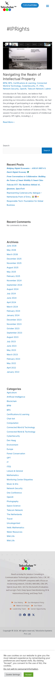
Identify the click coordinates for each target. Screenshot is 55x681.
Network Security (11, 89)
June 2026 (11, 246)
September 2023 (14, 333)
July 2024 (11, 293)
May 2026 (11, 250)
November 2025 (14, 263)
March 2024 (12, 307)
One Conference (14, 493)
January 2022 (13, 372)
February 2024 (13, 311)
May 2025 (11, 272)
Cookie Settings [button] (13, 674)
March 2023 (12, 354)
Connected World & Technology (21, 432)
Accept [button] (28, 674)
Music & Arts (12, 484)
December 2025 (14, 259)
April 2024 (11, 302)
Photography (12, 501)
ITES (41, 86)
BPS (10, 83)
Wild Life (11, 536)
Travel (9, 519)
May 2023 (11, 350)
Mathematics (13, 475)
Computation (12, 423)
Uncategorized (13, 523)
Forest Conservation (16, 453)
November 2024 (14, 280)
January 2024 (13, 315)
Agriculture (12, 392)
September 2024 (14, 285)
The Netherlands (14, 514)
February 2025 (13, 276)
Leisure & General (15, 471)
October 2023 (13, 328)
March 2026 (12, 254)
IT (37, 86)
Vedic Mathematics (15, 527)
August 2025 (12, 267)
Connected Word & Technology (21, 427)
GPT (9, 458)
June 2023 (11, 346)
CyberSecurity (28, 86)
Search (6, 145)
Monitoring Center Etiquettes (20, 479)
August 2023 (12, 337)
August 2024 (12, 289)
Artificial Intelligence (16, 397)
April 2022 (11, 368)
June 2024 (11, 298)
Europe (10, 449)
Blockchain (12, 401)
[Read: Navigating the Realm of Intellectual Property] (27, 55)
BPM (5, 83)
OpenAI (23, 89)
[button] (47, 5)
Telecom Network (36, 89)
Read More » (8, 122)
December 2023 (14, 320)
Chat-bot (11, 418)
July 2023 (11, 341)
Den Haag (11, 440)
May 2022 (11, 363)
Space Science (13, 506)
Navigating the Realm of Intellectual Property (22, 76)
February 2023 (13, 359)
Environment (12, 445)
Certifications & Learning (24, 83)
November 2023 (14, 324)
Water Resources (14, 532)
